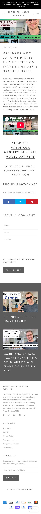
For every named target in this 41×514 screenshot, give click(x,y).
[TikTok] (25, 415)
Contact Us (7, 448)
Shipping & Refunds (11, 444)
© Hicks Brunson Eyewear (20, 489)
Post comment (13, 270)
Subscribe (11, 478)
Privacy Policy (8, 436)
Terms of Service (10, 440)
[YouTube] (19, 415)
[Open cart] (38, 14)
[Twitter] (9, 415)
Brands (6, 432)
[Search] (34, 14)
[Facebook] (3, 415)
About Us (6, 428)
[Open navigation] (3, 14)
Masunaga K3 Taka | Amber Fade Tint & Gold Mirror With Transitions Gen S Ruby (20, 362)
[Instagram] (14, 415)
